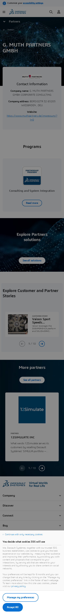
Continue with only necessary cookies (24, 534)
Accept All (13, 607)
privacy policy (18, 586)
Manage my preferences (20, 597)
